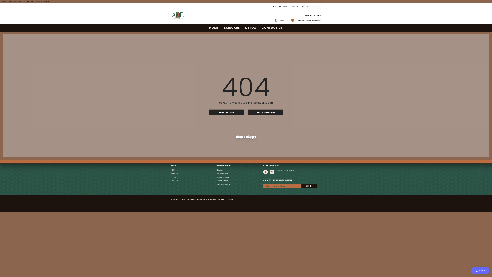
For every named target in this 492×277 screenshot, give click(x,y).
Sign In (301, 20)
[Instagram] (272, 172)
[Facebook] (265, 172)
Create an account (313, 20)
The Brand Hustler (226, 199)
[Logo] (177, 15)
